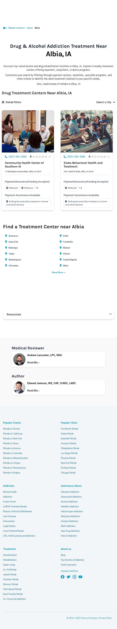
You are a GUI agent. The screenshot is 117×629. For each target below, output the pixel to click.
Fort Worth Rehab (69, 429)
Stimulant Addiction (70, 492)
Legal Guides (9, 526)
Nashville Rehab (68, 439)
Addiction (8, 486)
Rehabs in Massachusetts (15, 458)
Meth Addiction (68, 526)
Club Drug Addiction (70, 531)
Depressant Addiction (71, 497)
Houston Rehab (68, 444)
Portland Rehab (68, 468)
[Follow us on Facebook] (62, 576)
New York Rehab (68, 463)
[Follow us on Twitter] (68, 576)
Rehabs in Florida (11, 429)
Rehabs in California (12, 434)
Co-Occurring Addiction (14, 599)
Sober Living (9, 565)
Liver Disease (9, 516)
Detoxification (10, 555)
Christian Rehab (10, 580)
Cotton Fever (9, 502)
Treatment (9, 549)
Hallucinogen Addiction (72, 512)
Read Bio (32, 362)
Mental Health (10, 492)
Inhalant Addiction (69, 521)
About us (66, 549)
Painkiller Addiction (70, 507)
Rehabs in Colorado (12, 453)
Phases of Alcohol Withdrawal (17, 512)
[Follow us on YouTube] (80, 576)
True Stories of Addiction (72, 560)
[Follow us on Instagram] (74, 576)
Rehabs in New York (12, 439)
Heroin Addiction (69, 536)
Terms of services (89, 618)
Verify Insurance (68, 565)
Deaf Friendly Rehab (13, 594)
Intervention (9, 521)
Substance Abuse (71, 486)
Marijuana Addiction (70, 516)
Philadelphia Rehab (70, 448)
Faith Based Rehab (12, 589)
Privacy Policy (105, 618)
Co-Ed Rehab (9, 570)
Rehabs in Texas (11, 444)
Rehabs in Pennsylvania (14, 468)
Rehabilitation (10, 560)
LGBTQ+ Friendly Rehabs (15, 507)
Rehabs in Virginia (11, 473)
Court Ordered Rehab (13, 531)
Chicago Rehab (68, 473)
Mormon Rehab (10, 584)
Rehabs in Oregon (11, 463)
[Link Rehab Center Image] (28, 131)
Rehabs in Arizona (12, 448)
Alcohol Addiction (69, 502)
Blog (63, 555)
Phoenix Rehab (68, 458)
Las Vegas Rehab (69, 453)
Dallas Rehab (67, 434)
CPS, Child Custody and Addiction (19, 536)
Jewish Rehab (9, 575)
